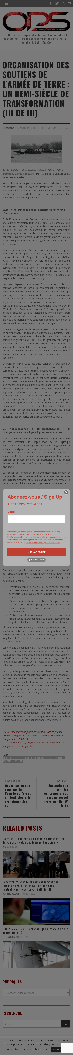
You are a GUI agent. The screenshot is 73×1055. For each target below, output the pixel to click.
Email (11, 511)
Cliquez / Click (37, 552)
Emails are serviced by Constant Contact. (43, 542)
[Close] (66, 492)
